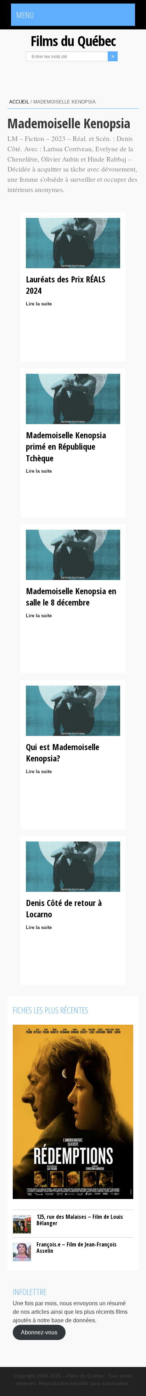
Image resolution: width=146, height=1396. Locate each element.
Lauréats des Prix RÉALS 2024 (65, 284)
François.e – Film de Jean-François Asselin (76, 1247)
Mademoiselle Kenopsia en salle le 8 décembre (71, 596)
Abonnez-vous (39, 1332)
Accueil (19, 102)
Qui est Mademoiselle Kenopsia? (62, 752)
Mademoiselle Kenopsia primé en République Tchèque (66, 446)
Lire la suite (39, 303)
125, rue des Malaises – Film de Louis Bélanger (79, 1220)
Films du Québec (73, 40)
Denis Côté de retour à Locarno (64, 908)
